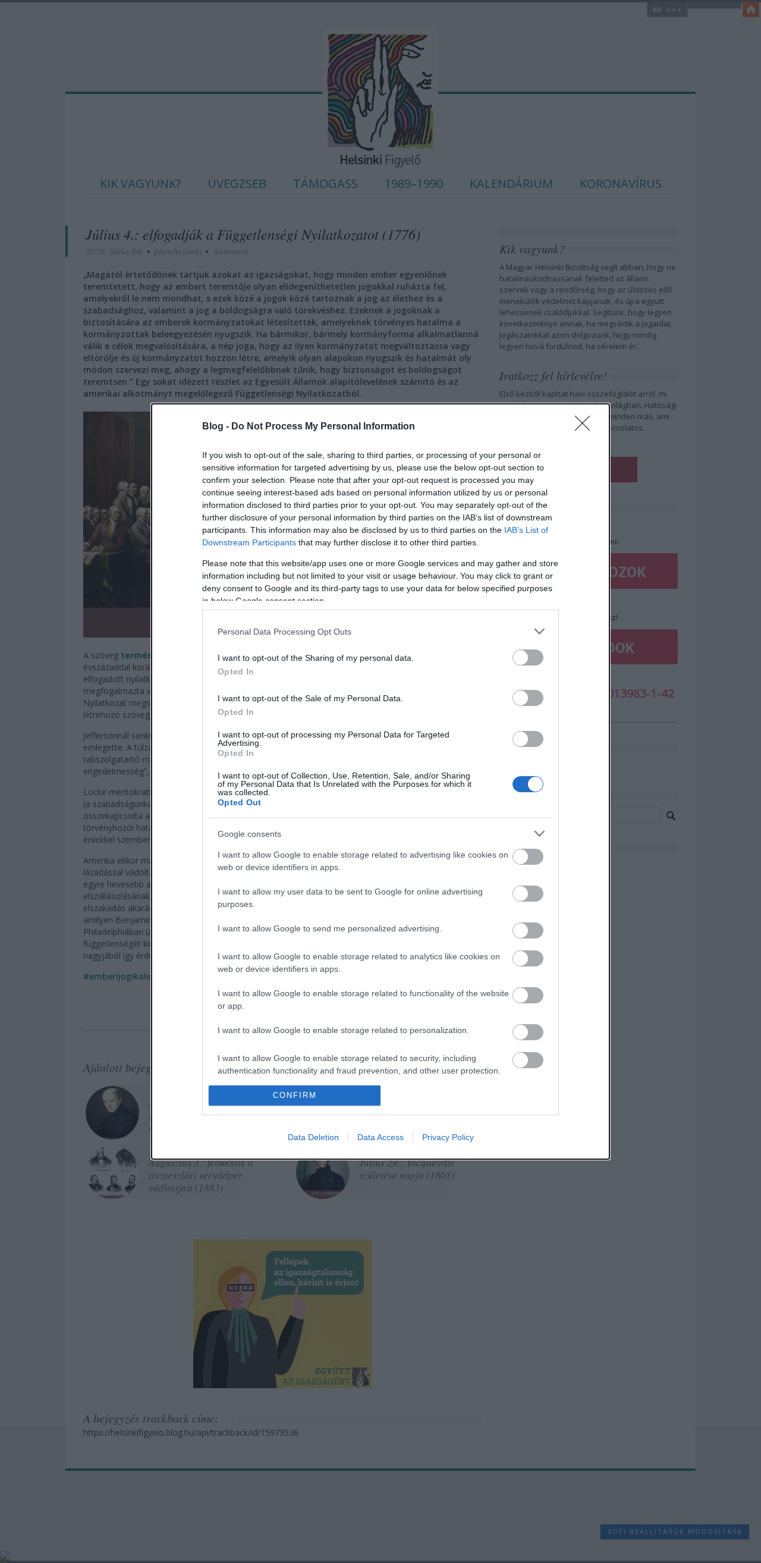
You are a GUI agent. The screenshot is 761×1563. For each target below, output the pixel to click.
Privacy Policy (448, 1137)
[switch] (527, 657)
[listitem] (380, 631)
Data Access (380, 1137)
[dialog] (380, 781)
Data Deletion (313, 1137)
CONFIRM (295, 1095)
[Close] (586, 427)
